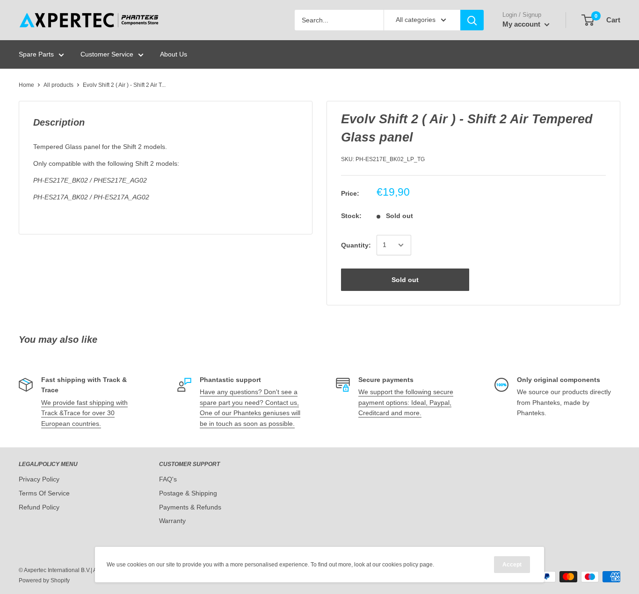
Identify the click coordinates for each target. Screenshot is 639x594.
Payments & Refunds (190, 507)
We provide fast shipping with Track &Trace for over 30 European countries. (84, 413)
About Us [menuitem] (173, 54)
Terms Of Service (44, 493)
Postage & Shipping (188, 493)
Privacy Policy (39, 479)
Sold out (405, 279)
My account (522, 24)
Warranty (172, 520)
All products (58, 85)
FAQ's (168, 479)
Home (26, 85)
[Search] (472, 20)
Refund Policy (39, 507)
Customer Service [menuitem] (106, 54)
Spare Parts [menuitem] (36, 54)
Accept (512, 564)
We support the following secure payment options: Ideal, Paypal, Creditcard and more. (405, 402)
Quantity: (356, 245)
